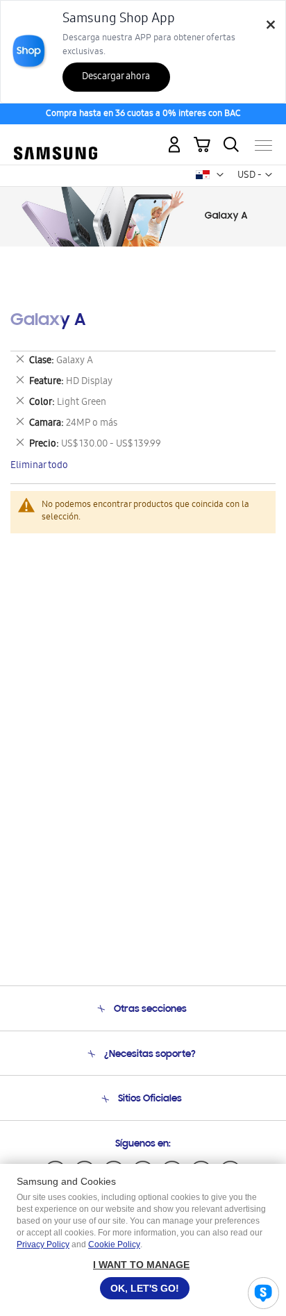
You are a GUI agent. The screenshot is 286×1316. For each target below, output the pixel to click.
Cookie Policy (114, 1244)
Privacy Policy (43, 1244)
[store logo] (55, 139)
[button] (220, 175)
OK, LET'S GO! (144, 1288)
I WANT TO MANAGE (141, 1264)
